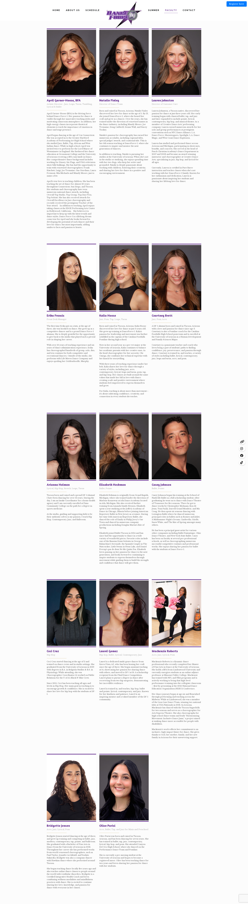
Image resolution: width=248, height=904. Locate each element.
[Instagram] (242, 448)
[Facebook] (242, 455)
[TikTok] (242, 462)
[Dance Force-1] (124, 15)
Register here (236, 4)
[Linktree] (242, 441)
